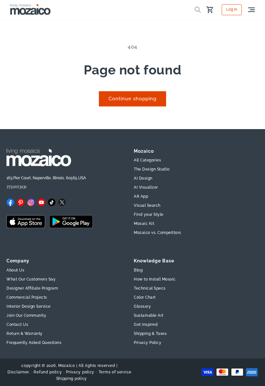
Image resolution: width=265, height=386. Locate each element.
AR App (141, 196)
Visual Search (147, 205)
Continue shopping (132, 99)
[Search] (198, 10)
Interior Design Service (28, 306)
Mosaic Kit (144, 223)
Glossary (142, 306)
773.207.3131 (16, 186)
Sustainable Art (149, 315)
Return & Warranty (24, 333)
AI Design (143, 178)
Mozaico (66, 365)
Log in (231, 9)
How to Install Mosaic (155, 279)
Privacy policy (80, 372)
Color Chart (145, 297)
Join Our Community (26, 315)
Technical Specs (150, 288)
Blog (138, 270)
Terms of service (115, 372)
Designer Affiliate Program (32, 288)
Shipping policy (71, 378)
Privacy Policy (147, 342)
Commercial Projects (26, 297)
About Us (15, 270)
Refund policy (48, 372)
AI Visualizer (146, 187)
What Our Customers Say (31, 279)
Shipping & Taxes (150, 333)
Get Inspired (146, 324)
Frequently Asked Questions (33, 342)
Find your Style (149, 214)
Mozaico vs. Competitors (157, 232)
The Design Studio (152, 169)
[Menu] (251, 10)
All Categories (147, 160)
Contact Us (17, 324)
